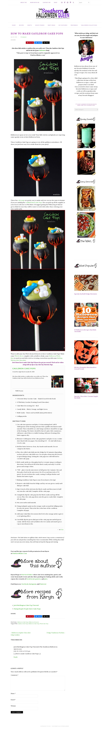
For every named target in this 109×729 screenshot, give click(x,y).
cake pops (21, 200)
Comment (14, 675)
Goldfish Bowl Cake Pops (33, 202)
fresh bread (30, 579)
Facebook (25, 584)
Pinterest (43, 584)
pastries (38, 579)
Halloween (42, 50)
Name (13, 693)
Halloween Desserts (34, 622)
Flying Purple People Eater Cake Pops (27, 609)
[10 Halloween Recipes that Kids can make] (86, 315)
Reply (16, 657)
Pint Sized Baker (27, 574)
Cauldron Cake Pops (23, 623)
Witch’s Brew (19, 356)
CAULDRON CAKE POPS (24, 368)
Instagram (32, 584)
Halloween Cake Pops (22, 622)
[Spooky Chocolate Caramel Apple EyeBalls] (86, 386)
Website (13, 706)
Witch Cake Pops (44, 623)
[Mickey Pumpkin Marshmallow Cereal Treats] (86, 352)
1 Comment (23, 37)
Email (13, 699)
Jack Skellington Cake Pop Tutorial (26, 605)
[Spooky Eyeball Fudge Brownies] (86, 283)
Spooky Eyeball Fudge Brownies (85, 294)
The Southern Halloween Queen (54, 13)
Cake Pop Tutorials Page (45, 364)
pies (45, 579)
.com (19, 553)
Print (62, 529)
